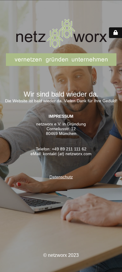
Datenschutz (61, 176)
